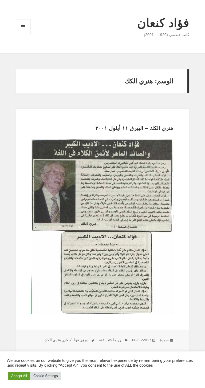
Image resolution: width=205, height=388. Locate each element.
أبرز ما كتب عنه (111, 340)
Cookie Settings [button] (45, 376)
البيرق (85, 340)
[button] (102, 226)
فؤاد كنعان (163, 23)
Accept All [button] (19, 376)
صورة (164, 340)
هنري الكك (52, 340)
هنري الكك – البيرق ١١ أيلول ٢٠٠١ (135, 128)
